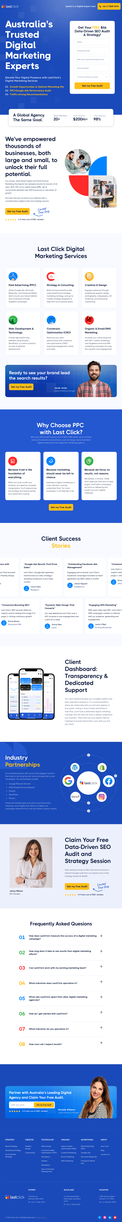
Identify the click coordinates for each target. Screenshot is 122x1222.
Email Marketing (67, 1157)
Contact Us (105, 1154)
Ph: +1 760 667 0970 (107, 1202)
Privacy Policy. (40, 1217)
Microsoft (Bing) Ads (89, 1157)
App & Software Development (47, 1170)
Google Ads (86, 1153)
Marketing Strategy (13, 1150)
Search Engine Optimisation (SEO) (68, 1147)
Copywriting (30, 1153)
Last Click (105, 1146)
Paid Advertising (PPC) (87, 1147)
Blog (102, 1150)
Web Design (46, 1146)
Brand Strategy (11, 1146)
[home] (10, 6)
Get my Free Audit (17, 211)
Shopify (44, 1161)
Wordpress (45, 1157)
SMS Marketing (67, 1161)
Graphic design (28, 1147)
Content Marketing (68, 1153)
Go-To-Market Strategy (10, 1155)
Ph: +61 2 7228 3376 (36, 1202)
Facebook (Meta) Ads (88, 1162)
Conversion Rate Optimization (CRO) (49, 1151)
